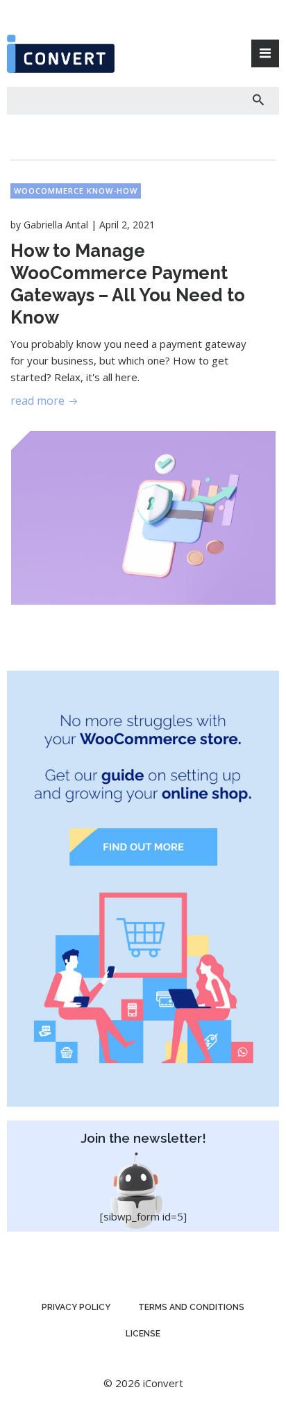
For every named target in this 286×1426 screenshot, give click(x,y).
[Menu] (265, 53)
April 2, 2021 (127, 224)
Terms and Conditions (191, 1307)
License (143, 1334)
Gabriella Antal (56, 224)
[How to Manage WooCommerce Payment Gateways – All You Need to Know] (143, 516)
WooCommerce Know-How (75, 190)
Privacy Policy (76, 1307)
